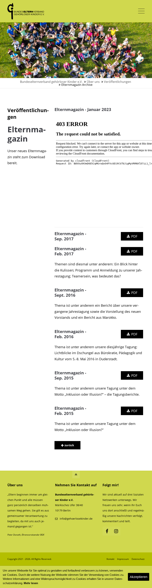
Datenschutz (138, 559)
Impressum (123, 559)
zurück (69, 445)
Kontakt (110, 559)
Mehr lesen (31, 583)
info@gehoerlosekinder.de (76, 518)
